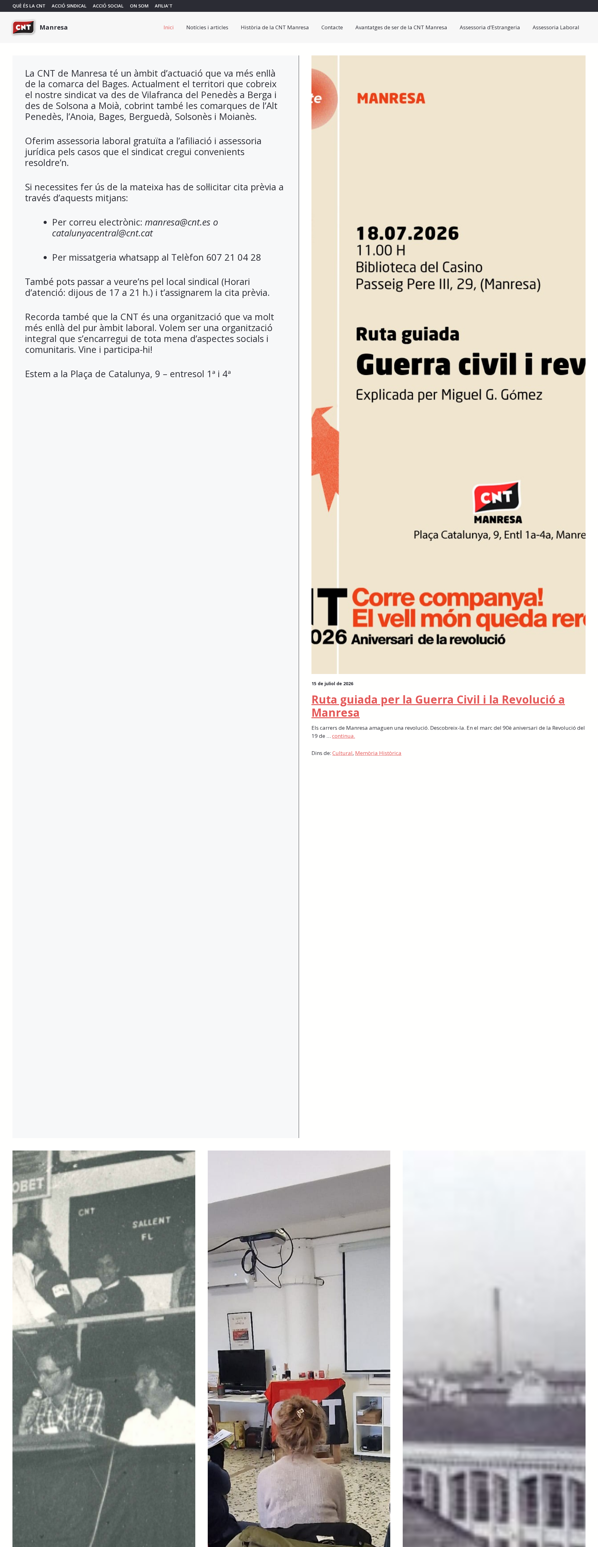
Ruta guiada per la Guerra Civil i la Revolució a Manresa (438, 706)
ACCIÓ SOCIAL (108, 6)
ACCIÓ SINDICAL (69, 6)
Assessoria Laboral (556, 27)
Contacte (332, 27)
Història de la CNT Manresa (275, 27)
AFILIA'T (164, 6)
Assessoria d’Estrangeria (490, 27)
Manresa (54, 27)
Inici (169, 27)
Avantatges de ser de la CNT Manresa (401, 27)
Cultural (342, 753)
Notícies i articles (207, 27)
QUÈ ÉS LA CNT (28, 6)
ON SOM (139, 6)
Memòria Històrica (378, 753)
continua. (343, 735)
